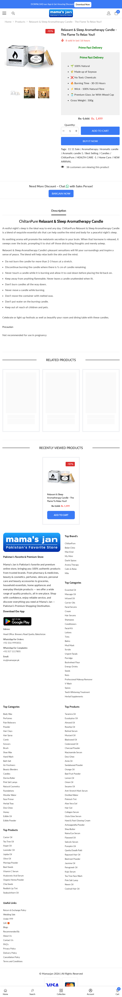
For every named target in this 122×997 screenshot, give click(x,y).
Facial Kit (69, 628)
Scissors (6, 744)
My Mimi (69, 556)
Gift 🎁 (6, 923)
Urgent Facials (71, 654)
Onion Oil (69, 782)
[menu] (4, 13)
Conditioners (70, 624)
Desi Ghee (8, 808)
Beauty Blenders (10, 769)
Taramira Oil (70, 714)
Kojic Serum (70, 871)
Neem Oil (69, 884)
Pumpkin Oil (70, 846)
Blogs (5, 927)
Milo (67, 573)
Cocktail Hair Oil (72, 888)
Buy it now (90, 141)
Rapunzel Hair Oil (72, 854)
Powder (6, 727)
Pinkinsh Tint (71, 799)
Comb (6, 739)
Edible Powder (9, 820)
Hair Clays (7, 731)
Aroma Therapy (72, 564)
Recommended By (11, 931)
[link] (21, 416)
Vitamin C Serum (10, 871)
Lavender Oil (9, 850)
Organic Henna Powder (13, 880)
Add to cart (99, 130)
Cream (68, 611)
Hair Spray (8, 735)
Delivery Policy (10, 953)
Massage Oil (70, 594)
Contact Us (8, 940)
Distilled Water (71, 795)
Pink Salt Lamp (71, 880)
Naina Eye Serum (72, 833)
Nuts (67, 675)
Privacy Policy (9, 948)
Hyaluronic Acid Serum (13, 875)
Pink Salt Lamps (10, 782)
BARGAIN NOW (61, 193)
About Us (7, 936)
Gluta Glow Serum (73, 816)
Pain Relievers (9, 722)
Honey (6, 812)
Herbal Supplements (74, 696)
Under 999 (8, 919)
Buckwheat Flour (72, 662)
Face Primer (8, 799)
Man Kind (69, 552)
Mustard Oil (70, 735)
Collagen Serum (72, 812)
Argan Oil (7, 845)
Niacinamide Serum (73, 752)
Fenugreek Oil (71, 867)
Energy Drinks (71, 666)
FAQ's (6, 944)
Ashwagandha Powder (75, 825)
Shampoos (69, 619)
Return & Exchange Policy (14, 910)
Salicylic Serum (71, 842)
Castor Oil (7, 837)
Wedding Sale (9, 914)
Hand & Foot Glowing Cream (77, 820)
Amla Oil (68, 761)
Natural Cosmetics (11, 786)
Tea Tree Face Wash (73, 876)
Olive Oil (7, 858)
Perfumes (7, 718)
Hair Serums (70, 615)
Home (8, 21)
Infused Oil (70, 598)
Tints (67, 636)
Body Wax (7, 714)
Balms (67, 641)
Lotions (68, 632)
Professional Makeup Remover (78, 679)
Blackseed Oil (71, 739)
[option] (29, 54)
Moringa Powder (10, 862)
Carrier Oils (70, 602)
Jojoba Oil (7, 854)
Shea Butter (70, 829)
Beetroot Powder (72, 859)
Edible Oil (7, 816)
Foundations (8, 790)
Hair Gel (68, 808)
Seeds (67, 671)
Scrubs (68, 649)
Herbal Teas (8, 803)
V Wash (68, 683)
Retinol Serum (71, 731)
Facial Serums (71, 607)
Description (58, 210)
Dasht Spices (70, 560)
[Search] (13, 13)
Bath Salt (7, 761)
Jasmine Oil (70, 863)
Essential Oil (70, 590)
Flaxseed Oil (70, 837)
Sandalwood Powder (74, 765)
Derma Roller (9, 778)
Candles (6, 773)
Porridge (69, 658)
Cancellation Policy (11, 957)
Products (20, 21)
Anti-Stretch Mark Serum (76, 790)
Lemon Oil (69, 778)
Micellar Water (9, 795)
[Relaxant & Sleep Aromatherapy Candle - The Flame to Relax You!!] (61, 475)
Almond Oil (70, 722)
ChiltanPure (70, 543)
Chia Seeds (8, 884)
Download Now (83, 4)
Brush (5, 748)
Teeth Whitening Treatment (77, 692)
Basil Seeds (8, 867)
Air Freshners (9, 765)
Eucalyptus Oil (71, 718)
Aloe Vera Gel (71, 803)
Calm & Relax (71, 569)
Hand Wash (8, 756)
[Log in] (108, 13)
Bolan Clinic (70, 547)
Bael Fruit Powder (73, 773)
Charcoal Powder (72, 748)
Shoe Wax (7, 752)
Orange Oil (70, 769)
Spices (68, 688)
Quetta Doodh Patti (73, 850)
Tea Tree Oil (8, 841)
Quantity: (69, 124)
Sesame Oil (70, 786)
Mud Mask (69, 645)
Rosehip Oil (70, 727)
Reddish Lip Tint (10, 888)
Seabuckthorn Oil (11, 892)
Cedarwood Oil (71, 744)
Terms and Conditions (13, 961)
